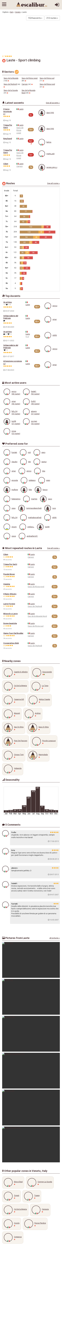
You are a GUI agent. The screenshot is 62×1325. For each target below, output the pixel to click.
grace (14, 536)
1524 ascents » (35, 18)
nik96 (54, 335)
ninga (14, 431)
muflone (15, 490)
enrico (54, 306)
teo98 (14, 421)
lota (43, 471)
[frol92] (26, 401)
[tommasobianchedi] (21, 508)
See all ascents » (53, 103)
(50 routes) (35, 394)
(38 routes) (35, 404)
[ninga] (7, 431)
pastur (44, 462)
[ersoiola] (7, 480)
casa (13, 508)
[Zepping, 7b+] (31, 1107)
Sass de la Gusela (11, 90)
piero (43, 452)
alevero (34, 411)
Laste (21, 109)
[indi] (23, 452)
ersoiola (15, 480)
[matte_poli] (41, 153)
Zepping (6, 584)
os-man (34, 421)
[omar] (48, 319)
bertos (48, 142)
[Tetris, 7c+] (31, 960)
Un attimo (7, 302)
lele (29, 462)
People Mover (9, 574)
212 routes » (52, 18)
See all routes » (53, 183)
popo (48, 480)
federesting (16, 499)
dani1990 (50, 113)
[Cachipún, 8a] (31, 1034)
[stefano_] (22, 527)
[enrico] (48, 306)
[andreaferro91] (22, 536)
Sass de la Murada (11, 78)
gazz (50, 499)
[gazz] (43, 499)
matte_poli (50, 154)
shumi (14, 527)
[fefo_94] (7, 411)
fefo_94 (14, 411)
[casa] (7, 508)
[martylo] (26, 499)
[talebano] (24, 480)
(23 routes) (16, 434)
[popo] (41, 480)
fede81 (33, 392)
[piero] (37, 452)
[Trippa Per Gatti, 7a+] (31, 1144)
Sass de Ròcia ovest (30, 78)
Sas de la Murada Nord (37, 616)
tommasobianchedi (34, 508)
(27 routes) (35, 414)
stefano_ (30, 527)
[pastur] (37, 461)
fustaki (14, 452)
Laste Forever (9, 604)
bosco (45, 490)
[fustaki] (7, 452)
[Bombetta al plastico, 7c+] (31, 1071)
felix (30, 490)
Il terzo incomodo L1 (7, 111)
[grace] (7, 536)
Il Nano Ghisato (9, 594)
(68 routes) (16, 394)
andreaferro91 (32, 536)
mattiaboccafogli (34, 518)
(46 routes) (16, 404)
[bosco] (38, 489)
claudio (14, 462)
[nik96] (48, 335)
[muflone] (7, 489)
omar (54, 319)
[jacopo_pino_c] (41, 167)
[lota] (37, 471)
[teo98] (7, 421)
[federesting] (7, 499)
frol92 (33, 401)
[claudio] (7, 461)
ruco (54, 508)
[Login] (57, 6)
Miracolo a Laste (10, 614)
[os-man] (26, 421)
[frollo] (5, 833)
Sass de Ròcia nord (47, 84)
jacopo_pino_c (51, 167)
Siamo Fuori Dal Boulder (13, 633)
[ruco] (47, 508)
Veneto (17, 12)
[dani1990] (41, 112)
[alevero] (26, 411)
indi (29, 452)
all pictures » (54, 938)
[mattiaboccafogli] (23, 517)
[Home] (31, 4)
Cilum (5, 164)
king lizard (7, 139)
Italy (11, 12)
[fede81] (26, 392)
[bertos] (41, 142)
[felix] (24, 489)
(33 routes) (16, 414)
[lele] (23, 461)
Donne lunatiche (10, 623)
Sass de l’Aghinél (10, 84)
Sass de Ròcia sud (47, 78)
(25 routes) (35, 424)
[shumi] (7, 527)
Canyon (25, 84)
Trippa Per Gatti (10, 564)
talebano (32, 480)
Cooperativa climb (11, 643)
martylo (34, 499)
